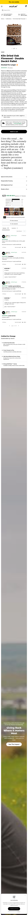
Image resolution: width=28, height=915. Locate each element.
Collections (8, 18)
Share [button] (5, 247)
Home (2, 18)
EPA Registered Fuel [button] (7, 185)
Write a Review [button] (14, 220)
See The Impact (14, 744)
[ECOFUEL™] (13, 6)
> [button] (18, 325)
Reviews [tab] (4, 228)
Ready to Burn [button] (5, 189)
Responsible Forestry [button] (7, 181)
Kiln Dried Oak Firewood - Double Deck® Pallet (11, 244)
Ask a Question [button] (14, 223)
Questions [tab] (14, 228)
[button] (23, 247)
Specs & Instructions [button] (6, 176)
